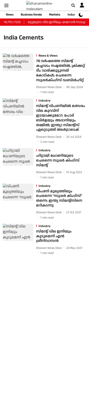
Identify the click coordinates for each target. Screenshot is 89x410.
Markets (54, 14)
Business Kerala (31, 14)
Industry (73, 14)
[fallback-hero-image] (19, 74)
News (9, 14)
